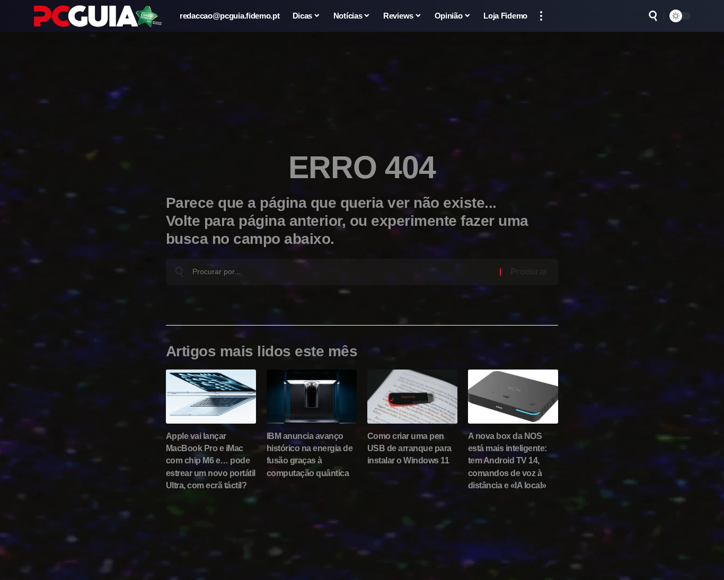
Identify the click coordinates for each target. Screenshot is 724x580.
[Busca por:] (342, 272)
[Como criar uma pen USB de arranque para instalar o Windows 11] (412, 397)
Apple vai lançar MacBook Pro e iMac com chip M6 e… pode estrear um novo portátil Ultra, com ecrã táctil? (210, 461)
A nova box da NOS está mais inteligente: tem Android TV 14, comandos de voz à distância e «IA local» (507, 461)
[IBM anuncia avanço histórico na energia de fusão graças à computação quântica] (312, 397)
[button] (541, 16)
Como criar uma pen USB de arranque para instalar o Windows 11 (409, 448)
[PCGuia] (98, 16)
